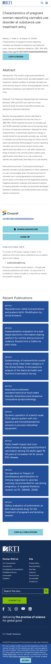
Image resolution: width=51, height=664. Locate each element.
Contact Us (33, 581)
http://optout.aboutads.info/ (19, 656)
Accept (26, 660)
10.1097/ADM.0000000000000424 (18, 219)
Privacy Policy (34, 563)
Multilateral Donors (10, 572)
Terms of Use (34, 575)
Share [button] (23, 237)
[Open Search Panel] (42, 3)
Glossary (32, 572)
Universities (7, 575)
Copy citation (16, 57)
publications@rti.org (16, 263)
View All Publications (25, 532)
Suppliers (6, 578)
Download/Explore (27, 229)
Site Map (32, 569)
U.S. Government (9, 563)
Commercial (7, 566)
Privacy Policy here (9, 654)
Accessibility (33, 578)
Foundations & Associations (13, 569)
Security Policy (34, 566)
